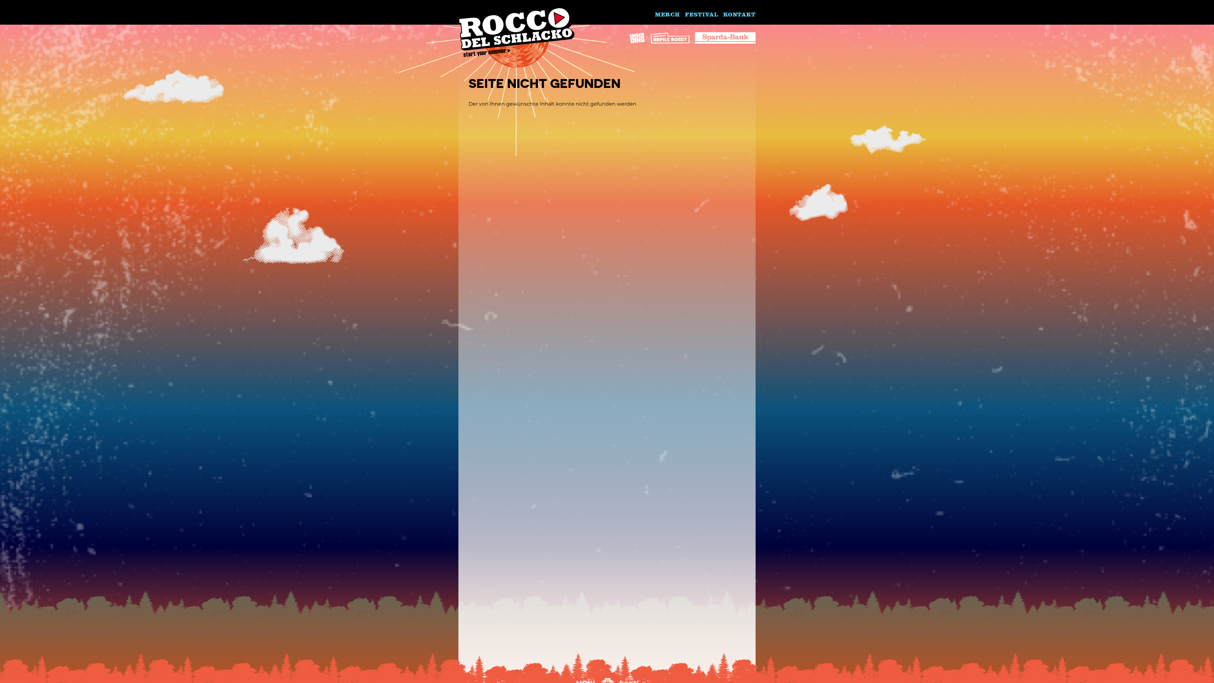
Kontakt (739, 14)
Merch (667, 14)
